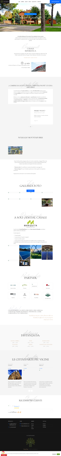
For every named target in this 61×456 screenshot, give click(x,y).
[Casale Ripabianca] (30, 442)
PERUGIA (29, 365)
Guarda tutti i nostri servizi (30, 57)
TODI (43, 365)
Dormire (32, 423)
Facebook (44, 423)
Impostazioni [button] (54, 454)
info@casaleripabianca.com (25, 425)
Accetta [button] (58, 454)
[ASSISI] (18, 375)
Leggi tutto (45, 120)
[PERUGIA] (33, 375)
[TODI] (49, 375)
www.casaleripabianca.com (25, 423)
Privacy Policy (26, 449)
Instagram (44, 425)
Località (13, 368)
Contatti (32, 428)
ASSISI (12, 365)
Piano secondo (50, 111)
